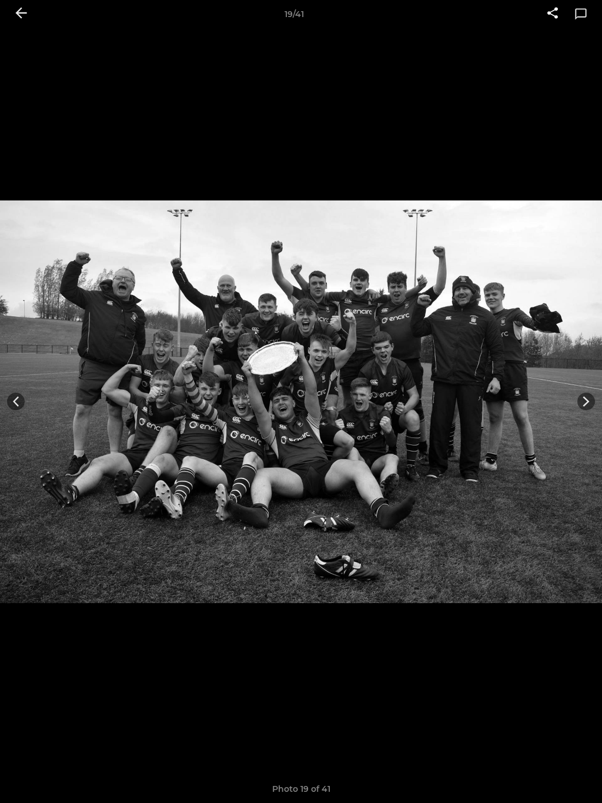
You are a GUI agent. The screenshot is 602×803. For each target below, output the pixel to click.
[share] (553, 14)
